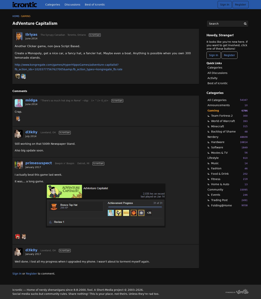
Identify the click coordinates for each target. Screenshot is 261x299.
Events (229, 194)
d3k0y (31, 132)
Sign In (224, 4)
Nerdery (228, 136)
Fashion (229, 168)
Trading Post (229, 200)
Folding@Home (229, 205)
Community (228, 189)
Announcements (228, 105)
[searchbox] (228, 23)
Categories (52, 4)
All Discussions (217, 72)
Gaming (228, 110)
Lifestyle (228, 157)
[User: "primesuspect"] (19, 165)
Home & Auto (229, 184)
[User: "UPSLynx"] (23, 236)
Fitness (229, 179)
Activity (212, 78)
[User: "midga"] (19, 103)
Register (240, 4)
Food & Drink (229, 173)
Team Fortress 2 (229, 115)
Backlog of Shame (229, 131)
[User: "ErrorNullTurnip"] (23, 76)
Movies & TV (229, 152)
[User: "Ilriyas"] (19, 36)
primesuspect (38, 163)
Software (229, 147)
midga (31, 100)
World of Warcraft (229, 121)
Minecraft (229, 126)
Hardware (229, 142)
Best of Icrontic (95, 4)
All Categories (228, 100)
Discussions (72, 4)
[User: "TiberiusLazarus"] (17, 76)
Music (229, 163)
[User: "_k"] (17, 236)
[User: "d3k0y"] (19, 134)
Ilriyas (31, 34)
